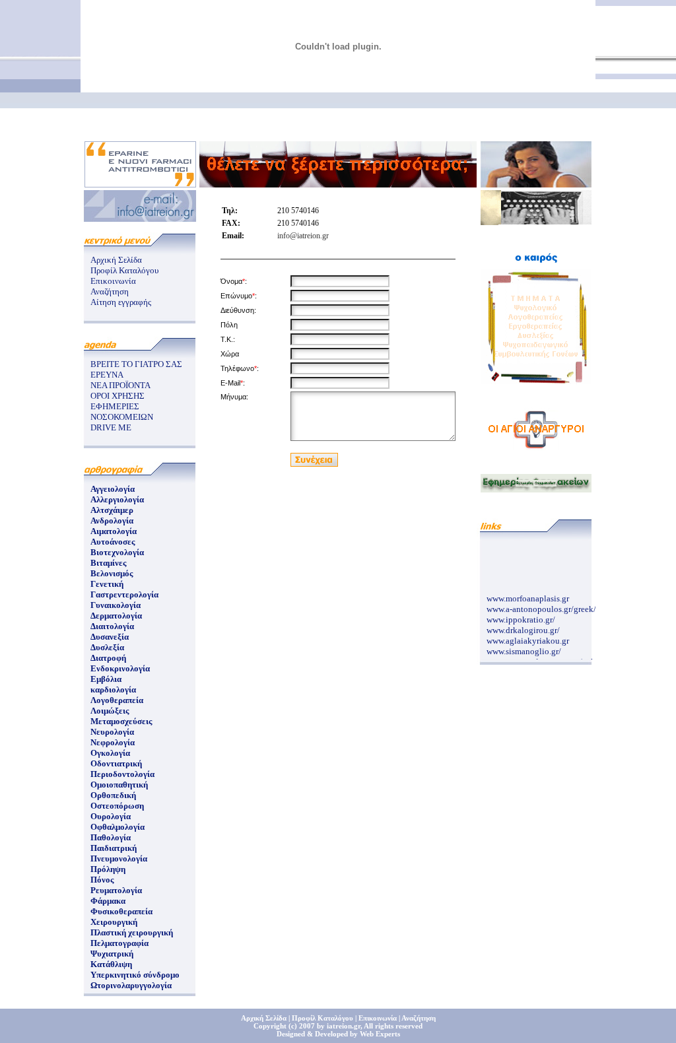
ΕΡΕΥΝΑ (106, 375)
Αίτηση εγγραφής (120, 302)
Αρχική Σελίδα (116, 260)
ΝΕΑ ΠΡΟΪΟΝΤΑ (120, 385)
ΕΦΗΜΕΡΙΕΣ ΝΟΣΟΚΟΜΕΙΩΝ (121, 411)
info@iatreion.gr (303, 235)
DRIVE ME (110, 427)
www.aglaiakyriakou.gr (528, 639)
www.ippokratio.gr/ (521, 617)
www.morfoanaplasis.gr (528, 596)
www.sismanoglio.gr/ (524, 649)
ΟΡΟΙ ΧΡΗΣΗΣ (117, 396)
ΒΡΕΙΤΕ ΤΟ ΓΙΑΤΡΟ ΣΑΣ (136, 364)
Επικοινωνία (113, 281)
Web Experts (380, 1034)
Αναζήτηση (109, 291)
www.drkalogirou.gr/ (523, 628)
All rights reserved (393, 1026)
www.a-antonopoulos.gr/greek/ (541, 607)
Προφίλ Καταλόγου (124, 270)
